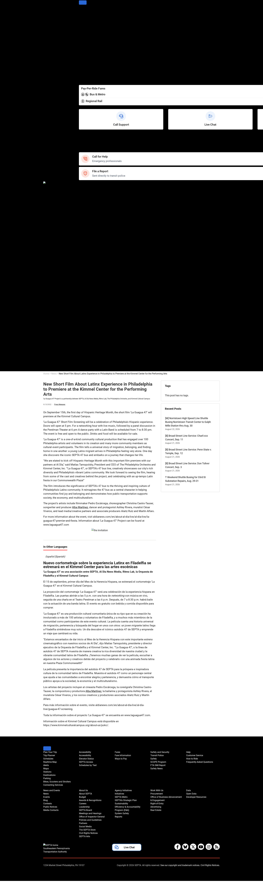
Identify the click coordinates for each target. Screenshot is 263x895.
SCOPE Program (88, 195)
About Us (84, 247)
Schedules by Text (89, 65)
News (82, 210)
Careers (83, 262)
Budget (83, 254)
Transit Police (86, 188)
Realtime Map (86, 21)
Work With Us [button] (156, 790)
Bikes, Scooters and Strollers (94, 43)
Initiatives (84, 306)
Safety (82, 150)
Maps (82, 28)
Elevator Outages (88, 58)
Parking (83, 39)
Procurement (86, 339)
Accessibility (85, 54)
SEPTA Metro (86, 310)
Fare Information (88, 73)
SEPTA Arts (85, 299)
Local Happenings (88, 236)
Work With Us (86, 336)
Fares (82, 69)
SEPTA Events (86, 232)
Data (81, 362)
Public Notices (86, 221)
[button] (126, 848)
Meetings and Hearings (91, 273)
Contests (84, 240)
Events (46, 797)
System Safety (87, 328)
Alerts (82, 25)
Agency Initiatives (88, 302)
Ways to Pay (85, 76)
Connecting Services (90, 47)
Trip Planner (85, 13)
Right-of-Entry (86, 350)
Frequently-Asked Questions (199, 762)
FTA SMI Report (87, 199)
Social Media (86, 288)
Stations (83, 32)
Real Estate (85, 358)
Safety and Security (89, 184)
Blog (81, 218)
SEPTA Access (87, 61)
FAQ (81, 146)
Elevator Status (86, 758)
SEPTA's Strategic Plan (91, 314)
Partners (83, 284)
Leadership (85, 266)
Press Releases (59, 404)
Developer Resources (90, 369)
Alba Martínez (80, 507)
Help (81, 135)
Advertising (85, 354)
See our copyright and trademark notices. (180, 865)
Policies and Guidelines (91, 280)
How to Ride (85, 143)
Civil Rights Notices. (210, 865)
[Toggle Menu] (83, 2)
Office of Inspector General (93, 277)
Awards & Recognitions (91, 258)
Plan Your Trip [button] (50, 752)
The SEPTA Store (88, 291)
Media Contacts (87, 225)
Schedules (84, 17)
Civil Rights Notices (89, 295)
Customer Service (88, 139)
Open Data (84, 365)
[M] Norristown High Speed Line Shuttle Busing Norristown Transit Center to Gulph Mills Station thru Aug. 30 (188, 422)
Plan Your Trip (86, 10)
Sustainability (86, 317)
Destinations (86, 36)
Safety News (86, 203)
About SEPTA (86, 251)
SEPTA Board (86, 269)
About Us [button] (83, 790)
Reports (83, 332)
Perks (82, 80)
